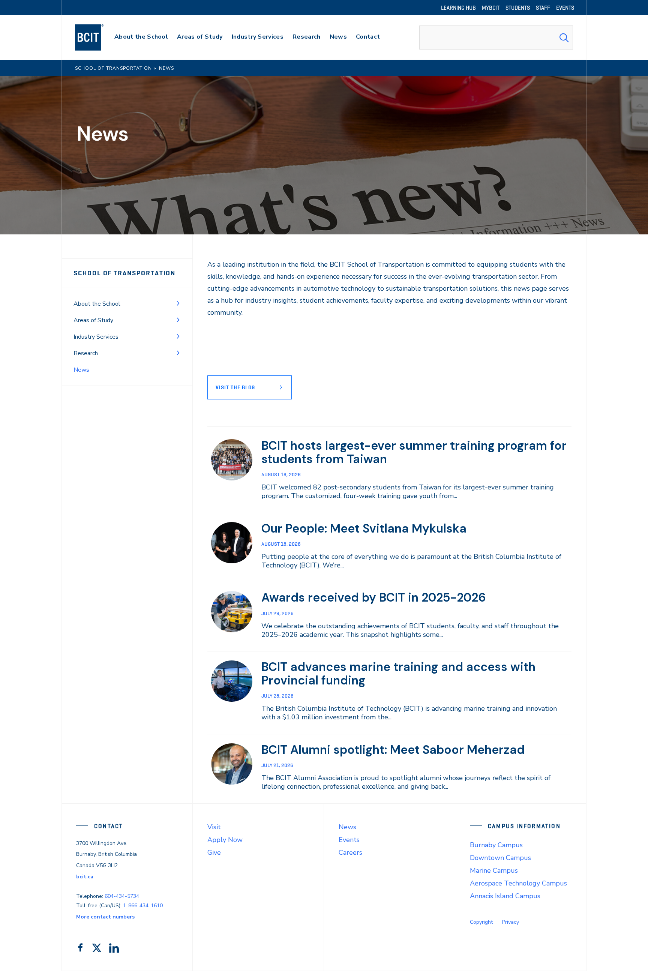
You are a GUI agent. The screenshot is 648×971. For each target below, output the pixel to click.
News (347, 826)
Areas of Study (93, 320)
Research (86, 353)
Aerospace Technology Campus (518, 883)
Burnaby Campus (496, 844)
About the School (97, 304)
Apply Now (225, 839)
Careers (350, 852)
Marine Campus (494, 870)
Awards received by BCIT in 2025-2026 (373, 597)
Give (214, 852)
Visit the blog (235, 387)
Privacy (510, 922)
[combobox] (496, 38)
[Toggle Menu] (178, 303)
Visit (214, 826)
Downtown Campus (500, 857)
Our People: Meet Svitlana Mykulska (363, 528)
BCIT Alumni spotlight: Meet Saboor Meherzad (393, 750)
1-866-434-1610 (143, 905)
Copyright (481, 922)
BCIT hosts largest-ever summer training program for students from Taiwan (414, 452)
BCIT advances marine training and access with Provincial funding (398, 673)
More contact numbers (105, 916)
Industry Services (96, 337)
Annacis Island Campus (505, 895)
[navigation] (96, 37)
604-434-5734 (122, 896)
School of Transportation (125, 273)
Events (349, 839)
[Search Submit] (564, 38)
